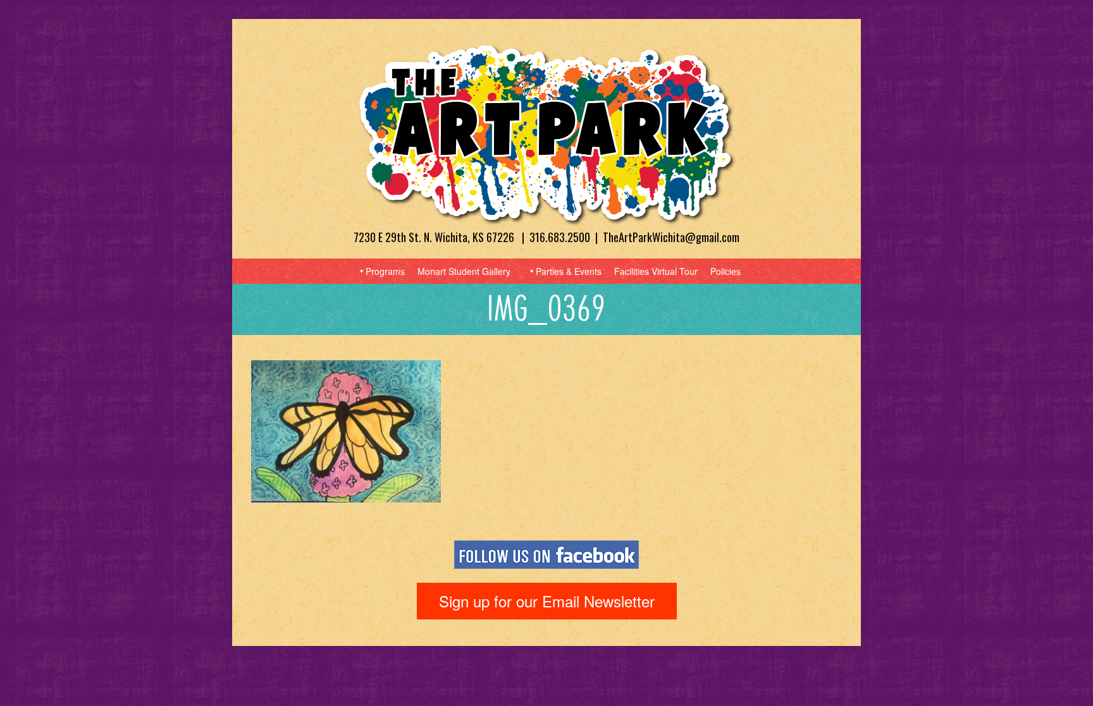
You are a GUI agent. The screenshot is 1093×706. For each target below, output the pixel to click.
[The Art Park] (546, 133)
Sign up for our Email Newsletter (547, 601)
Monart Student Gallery (463, 271)
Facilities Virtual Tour (656, 271)
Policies (725, 271)
